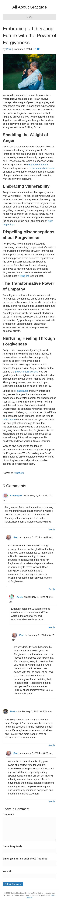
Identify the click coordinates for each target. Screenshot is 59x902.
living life (24, 276)
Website (7, 871)
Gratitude (19, 473)
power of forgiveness (26, 371)
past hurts (22, 390)
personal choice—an (43, 168)
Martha (13, 711)
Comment (8, 814)
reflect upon (9, 419)
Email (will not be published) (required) (25, 858)
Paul (15, 537)
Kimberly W (16, 495)
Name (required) (12, 846)
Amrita (19, 597)
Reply (52, 529)
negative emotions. (38, 164)
